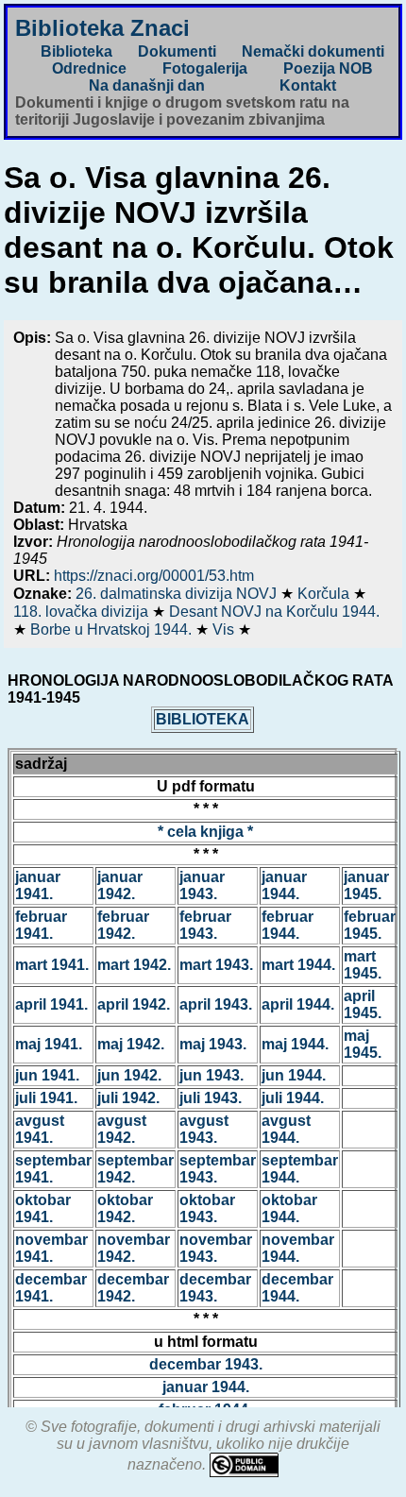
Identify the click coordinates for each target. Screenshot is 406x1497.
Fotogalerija (204, 68)
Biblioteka (76, 51)
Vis (225, 629)
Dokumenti (177, 51)
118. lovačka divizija (82, 612)
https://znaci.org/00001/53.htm (154, 576)
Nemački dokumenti (313, 51)
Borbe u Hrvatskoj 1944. (112, 629)
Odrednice (89, 68)
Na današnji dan (147, 85)
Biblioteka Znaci (102, 28)
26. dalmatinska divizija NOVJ (178, 594)
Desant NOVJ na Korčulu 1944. (274, 612)
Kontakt (307, 85)
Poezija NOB (328, 68)
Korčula (325, 594)
